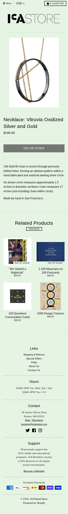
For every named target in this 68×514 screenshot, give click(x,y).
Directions (37, 420)
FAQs (34, 362)
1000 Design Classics (50, 313)
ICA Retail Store (38, 499)
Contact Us (34, 370)
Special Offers (34, 358)
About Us (34, 366)
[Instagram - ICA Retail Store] (40, 430)
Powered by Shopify (34, 503)
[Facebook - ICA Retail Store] (34, 430)
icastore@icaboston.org (34, 424)
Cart (57, 3)
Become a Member (34, 471)
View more (34, 229)
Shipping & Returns (34, 354)
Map (27, 420)
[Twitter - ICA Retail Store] (28, 430)
